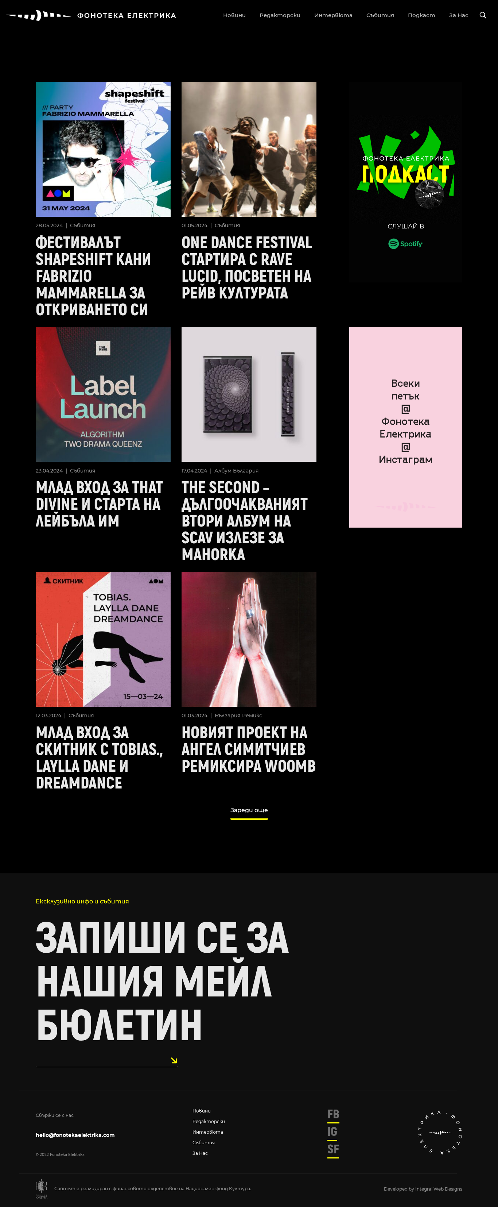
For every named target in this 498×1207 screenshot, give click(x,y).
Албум (223, 470)
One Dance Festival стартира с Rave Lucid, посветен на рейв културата (247, 268)
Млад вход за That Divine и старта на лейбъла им (99, 505)
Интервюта (207, 1132)
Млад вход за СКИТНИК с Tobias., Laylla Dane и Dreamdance (99, 758)
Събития (83, 225)
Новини (201, 1111)
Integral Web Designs (438, 1189)
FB (333, 1114)
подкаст (421, 15)
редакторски (280, 15)
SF (333, 1149)
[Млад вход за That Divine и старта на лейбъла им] (103, 393)
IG (332, 1132)
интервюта (333, 15)
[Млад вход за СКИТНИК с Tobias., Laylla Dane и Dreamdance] (103, 638)
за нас (458, 15)
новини (234, 15)
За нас (200, 1153)
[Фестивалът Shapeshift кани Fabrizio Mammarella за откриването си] (103, 148)
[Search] (483, 15)
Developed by (399, 1189)
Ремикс (252, 715)
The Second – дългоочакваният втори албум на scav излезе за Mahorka (245, 521)
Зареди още (249, 810)
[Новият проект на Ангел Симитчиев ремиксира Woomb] (249, 638)
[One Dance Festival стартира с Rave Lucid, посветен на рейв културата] (249, 148)
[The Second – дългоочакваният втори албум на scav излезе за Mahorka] (249, 393)
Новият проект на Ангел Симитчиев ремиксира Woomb (249, 750)
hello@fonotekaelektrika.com (75, 1135)
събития (380, 15)
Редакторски (208, 1121)
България (246, 470)
